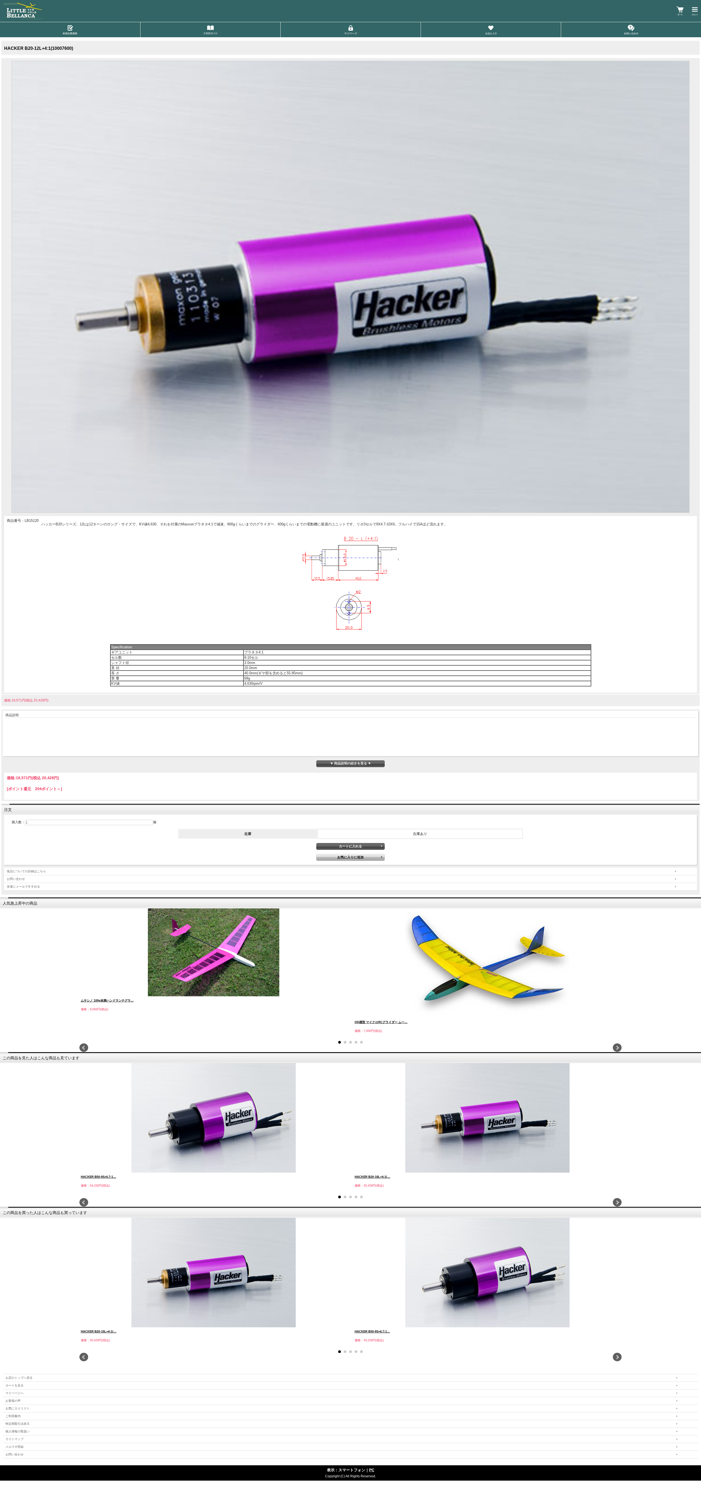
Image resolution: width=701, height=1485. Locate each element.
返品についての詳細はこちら (26, 871)
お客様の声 (13, 1400)
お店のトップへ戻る (19, 1377)
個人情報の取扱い (17, 1431)
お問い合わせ (16, 878)
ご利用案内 (13, 1416)
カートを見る (14, 1385)
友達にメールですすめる (23, 886)
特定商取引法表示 (17, 1423)
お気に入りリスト (17, 1408)
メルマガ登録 (14, 1446)
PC (371, 1470)
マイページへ (14, 1393)
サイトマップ (14, 1439)
